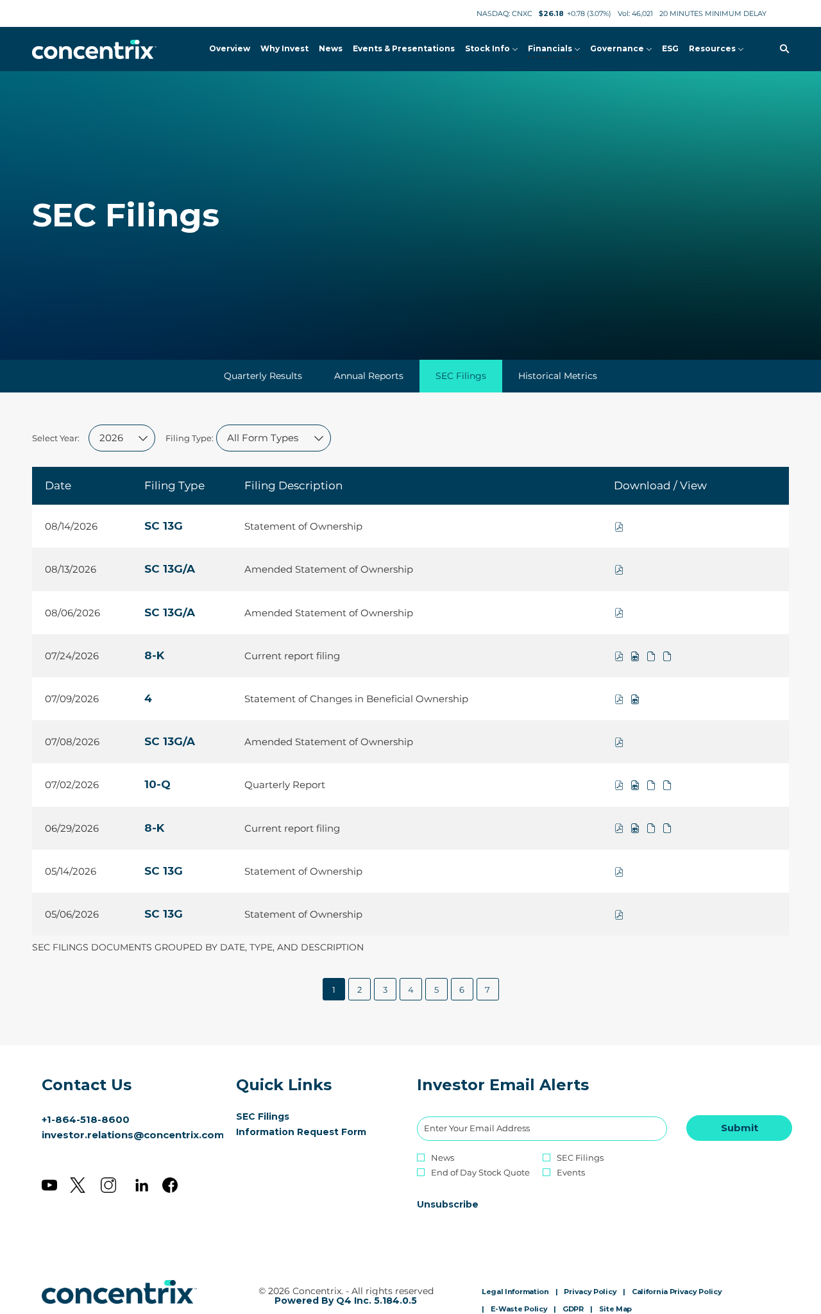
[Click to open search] (781, 49)
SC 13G (163, 525)
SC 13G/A (169, 568)
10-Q (157, 784)
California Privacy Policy (677, 1292)
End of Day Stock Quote (480, 1172)
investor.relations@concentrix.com (133, 1135)
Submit (739, 1128)
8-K (154, 655)
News (442, 1158)
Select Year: (56, 438)
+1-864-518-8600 (86, 1119)
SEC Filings (281, 1116)
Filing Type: (189, 438)
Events (571, 1172)
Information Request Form (314, 1131)
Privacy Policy (590, 1292)
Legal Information (515, 1292)
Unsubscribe (447, 1204)
